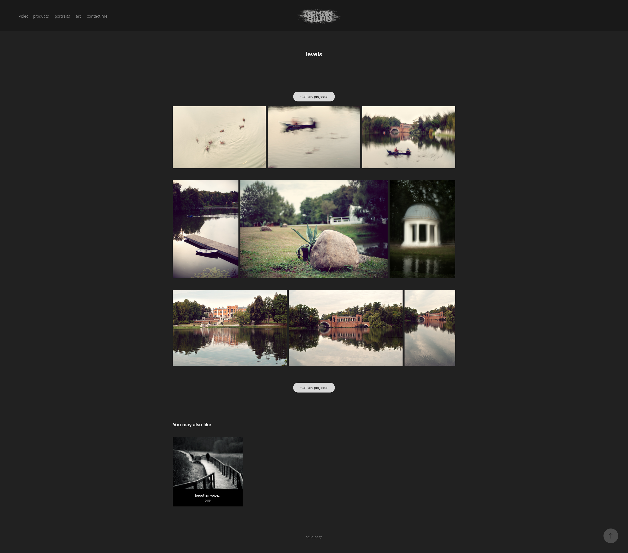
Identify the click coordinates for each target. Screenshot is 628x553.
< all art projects (314, 96)
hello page (314, 537)
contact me (97, 16)
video (23, 16)
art (78, 16)
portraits (62, 16)
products (41, 16)
